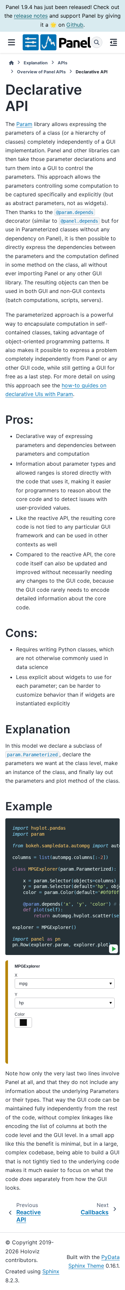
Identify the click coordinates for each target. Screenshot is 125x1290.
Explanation (36, 62)
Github (74, 24)
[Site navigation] (11, 42)
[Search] (96, 42)
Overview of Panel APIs (41, 71)
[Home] (11, 62)
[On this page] (114, 42)
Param (24, 124)
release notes (31, 15)
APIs (62, 62)
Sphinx (50, 1271)
